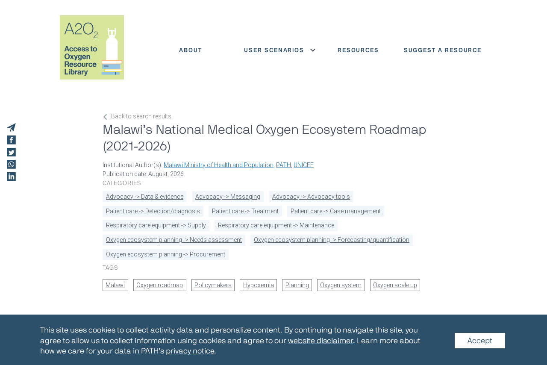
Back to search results (141, 116)
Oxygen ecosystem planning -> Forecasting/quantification (331, 239)
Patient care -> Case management (336, 211)
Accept (480, 340)
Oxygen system (341, 285)
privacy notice (190, 351)
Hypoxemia (258, 285)
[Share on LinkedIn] (11, 176)
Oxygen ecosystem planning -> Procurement (165, 254)
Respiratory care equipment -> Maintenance (276, 225)
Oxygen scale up (395, 285)
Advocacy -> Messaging (227, 196)
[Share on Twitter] (11, 152)
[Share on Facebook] (11, 139)
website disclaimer (320, 340)
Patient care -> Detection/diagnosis (153, 211)
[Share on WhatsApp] (11, 164)
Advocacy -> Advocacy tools (311, 196)
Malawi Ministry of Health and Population (219, 165)
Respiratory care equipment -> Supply (156, 225)
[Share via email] (11, 127)
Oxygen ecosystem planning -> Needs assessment (174, 239)
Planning (297, 285)
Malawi (115, 285)
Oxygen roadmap (159, 285)
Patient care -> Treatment (245, 211)
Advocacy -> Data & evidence (144, 196)
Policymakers (213, 285)
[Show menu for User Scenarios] (312, 50)
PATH (283, 165)
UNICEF (304, 165)
